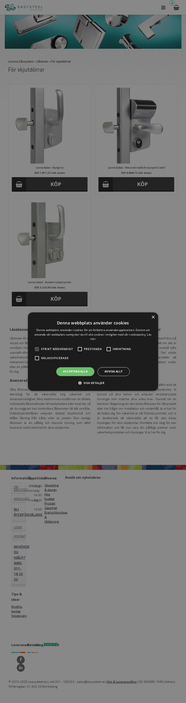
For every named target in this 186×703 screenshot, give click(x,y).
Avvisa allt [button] (113, 371)
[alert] (93, 351)
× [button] (153, 317)
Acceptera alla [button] (75, 371)
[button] (37, 349)
